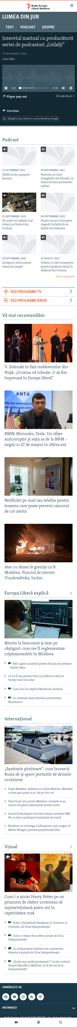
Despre (48, 27)
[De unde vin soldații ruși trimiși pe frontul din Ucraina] (19, 202)
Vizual (10, 847)
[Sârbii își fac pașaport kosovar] (19, 156)
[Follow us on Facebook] (5, 996)
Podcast (28, 27)
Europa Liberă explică (26, 593)
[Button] (10, 111)
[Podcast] (38, 1022)
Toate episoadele (65, 276)
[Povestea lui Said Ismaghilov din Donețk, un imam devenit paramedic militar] (58, 156)
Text (10, 27)
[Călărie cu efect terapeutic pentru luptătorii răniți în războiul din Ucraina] (58, 244)
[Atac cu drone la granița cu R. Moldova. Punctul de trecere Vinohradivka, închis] (38, 543)
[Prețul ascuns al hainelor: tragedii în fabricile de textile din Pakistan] (58, 202)
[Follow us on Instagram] (23, 996)
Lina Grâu (8, 59)
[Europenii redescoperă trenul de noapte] (19, 244)
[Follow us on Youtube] (14, 996)
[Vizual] (16, 1022)
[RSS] (31, 996)
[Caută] (60, 1022)
